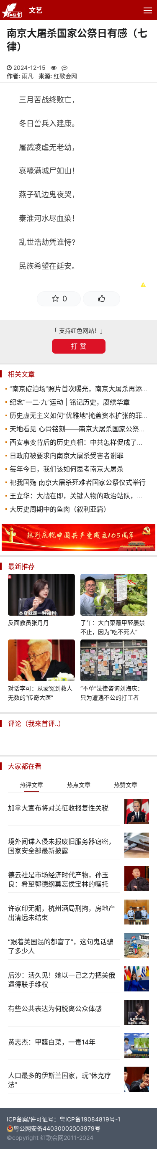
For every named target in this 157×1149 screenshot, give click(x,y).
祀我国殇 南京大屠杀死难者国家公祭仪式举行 (78, 482)
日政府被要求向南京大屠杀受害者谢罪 (67, 455)
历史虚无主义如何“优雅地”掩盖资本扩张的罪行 (79, 415)
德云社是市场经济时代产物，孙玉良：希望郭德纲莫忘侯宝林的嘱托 (58, 879)
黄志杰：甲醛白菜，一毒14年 (51, 1042)
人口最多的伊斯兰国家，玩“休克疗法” (59, 1080)
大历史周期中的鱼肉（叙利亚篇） (60, 509)
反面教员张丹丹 (28, 622)
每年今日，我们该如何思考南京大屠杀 (67, 469)
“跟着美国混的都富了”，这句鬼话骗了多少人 (60, 946)
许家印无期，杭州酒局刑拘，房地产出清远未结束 (61, 913)
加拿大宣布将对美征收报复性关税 (58, 808)
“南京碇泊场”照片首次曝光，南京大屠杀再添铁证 (82, 389)
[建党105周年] (78, 548)
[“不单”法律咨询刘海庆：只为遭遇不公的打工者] (113, 661)
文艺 (35, 10)
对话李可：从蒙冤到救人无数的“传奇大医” (40, 693)
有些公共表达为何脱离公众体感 (55, 1008)
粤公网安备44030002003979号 (56, 1128)
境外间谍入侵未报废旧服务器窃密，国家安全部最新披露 (61, 846)
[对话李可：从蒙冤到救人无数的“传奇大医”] (41, 661)
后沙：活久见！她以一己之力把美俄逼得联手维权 (61, 979)
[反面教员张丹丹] (41, 596)
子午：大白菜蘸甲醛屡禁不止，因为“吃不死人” (112, 627)
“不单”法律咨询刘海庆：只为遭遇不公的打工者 (111, 693)
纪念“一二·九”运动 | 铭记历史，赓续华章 (70, 402)
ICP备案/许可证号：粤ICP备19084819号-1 (64, 1119)
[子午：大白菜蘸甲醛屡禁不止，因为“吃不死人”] (113, 596)
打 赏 (78, 346)
